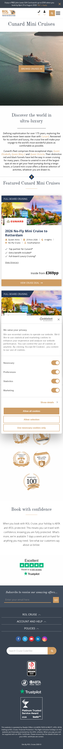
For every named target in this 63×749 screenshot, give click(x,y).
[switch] (55, 372)
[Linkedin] (38, 638)
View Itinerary (12, 262)
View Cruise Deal (30, 282)
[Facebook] (18, 638)
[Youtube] (31, 638)
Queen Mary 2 (18, 154)
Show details (47, 402)
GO (56, 599)
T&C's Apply (42, 5)
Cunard (45, 136)
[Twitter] (25, 638)
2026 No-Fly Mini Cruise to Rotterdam (26, 233)
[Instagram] (44, 638)
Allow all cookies (31, 411)
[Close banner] (59, 319)
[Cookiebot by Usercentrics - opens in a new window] (39, 319)
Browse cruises (30, 68)
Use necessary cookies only (31, 428)
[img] (31, 210)
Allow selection (31, 419)
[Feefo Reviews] (31, 708)
